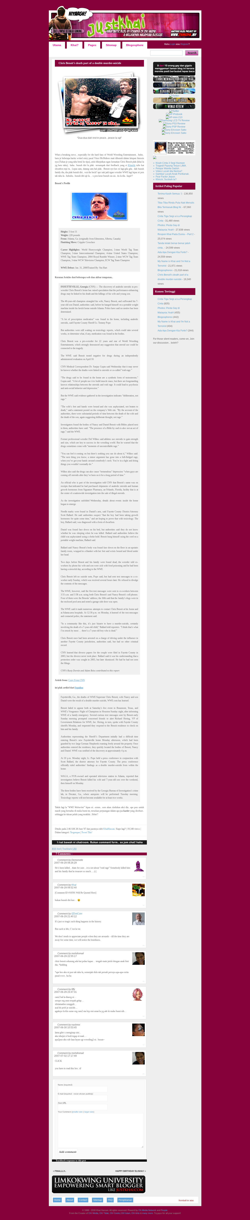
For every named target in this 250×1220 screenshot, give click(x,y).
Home (57, 1200)
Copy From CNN (76, 680)
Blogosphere (134, 45)
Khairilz (131, 165)
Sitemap (111, 45)
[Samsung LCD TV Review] (174, 120)
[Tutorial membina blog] (174, 95)
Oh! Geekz (115, 1213)
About (70, 1200)
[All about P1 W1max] (174, 108)
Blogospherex (165, 270)
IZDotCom (76, 913)
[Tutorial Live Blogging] (174, 102)
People (164, 1210)
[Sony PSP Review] (174, 126)
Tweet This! (86, 832)
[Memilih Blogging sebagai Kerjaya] (174, 93)
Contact (83, 1200)
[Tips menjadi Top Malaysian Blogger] (174, 87)
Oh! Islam (125, 1213)
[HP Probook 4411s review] (174, 114)
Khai (73, 885)
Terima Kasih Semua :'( (170, 193)
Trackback (69, 848)
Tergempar (75, 832)
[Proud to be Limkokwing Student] (98, 1192)
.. (143, 876)
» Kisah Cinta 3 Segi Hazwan (169, 163)
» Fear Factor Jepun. (164, 176)
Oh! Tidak (104, 1213)
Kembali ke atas (186, 1200)
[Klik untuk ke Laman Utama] (125, 40)
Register (184, 44)
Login (172, 44)
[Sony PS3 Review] (174, 123)
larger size (89, 1112)
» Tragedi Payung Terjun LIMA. (170, 165)
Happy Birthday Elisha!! (129, 1171)
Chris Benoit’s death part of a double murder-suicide (90, 63)
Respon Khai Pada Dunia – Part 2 (176, 234)
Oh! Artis (135, 1213)
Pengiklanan (125, 1200)
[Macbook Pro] (174, 133)
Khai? (75, 45)
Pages (92, 45)
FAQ (110, 1200)
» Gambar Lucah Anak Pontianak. (171, 174)
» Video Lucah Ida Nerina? (167, 171)
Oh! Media (93, 1213)
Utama (57, 45)
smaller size (77, 1112)
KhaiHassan (109, 829)
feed (56, 848)
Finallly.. (60, 1171)
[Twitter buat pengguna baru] (174, 111)
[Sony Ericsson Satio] (174, 129)
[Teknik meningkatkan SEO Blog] (174, 81)
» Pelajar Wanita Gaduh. (166, 168)
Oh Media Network (147, 1210)
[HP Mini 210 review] (174, 117)
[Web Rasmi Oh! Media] (174, 74)
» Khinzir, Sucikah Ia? (165, 179)
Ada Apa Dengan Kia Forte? (172, 252)
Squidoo (79, 687)
